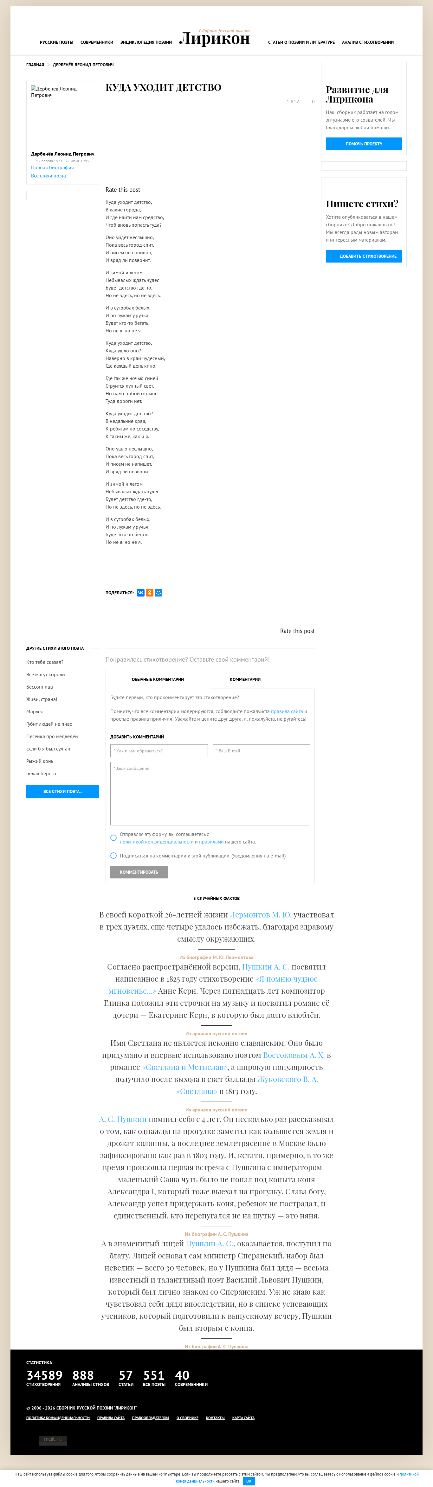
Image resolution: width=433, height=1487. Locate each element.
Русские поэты (56, 42)
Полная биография (52, 167)
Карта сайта (243, 1417)
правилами (211, 841)
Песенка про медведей (52, 736)
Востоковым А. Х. (294, 1055)
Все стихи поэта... (62, 791)
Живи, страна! (41, 699)
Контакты (215, 1417)
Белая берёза (41, 773)
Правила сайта (111, 1417)
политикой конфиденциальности (157, 841)
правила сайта (287, 711)
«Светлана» (196, 1091)
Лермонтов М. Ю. (261, 914)
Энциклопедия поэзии (146, 42)
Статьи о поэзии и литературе (301, 42)
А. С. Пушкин (123, 1119)
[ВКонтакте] (141, 593)
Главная (35, 65)
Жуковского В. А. (287, 1079)
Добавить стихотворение (368, 256)
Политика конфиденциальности (58, 1417)
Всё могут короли (45, 674)
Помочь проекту (364, 144)
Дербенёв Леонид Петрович (83, 65)
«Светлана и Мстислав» (184, 1067)
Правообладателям (150, 1417)
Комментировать (139, 872)
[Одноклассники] (149, 593)
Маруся (34, 711)
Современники (97, 42)
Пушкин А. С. (266, 966)
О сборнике (187, 1417)
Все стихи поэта (48, 175)
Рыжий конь (39, 761)
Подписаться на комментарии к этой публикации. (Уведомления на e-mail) (203, 855)
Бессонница (39, 686)
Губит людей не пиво (49, 724)
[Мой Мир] (158, 593)
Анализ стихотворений (368, 42)
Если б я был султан (48, 748)
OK (249, 1481)
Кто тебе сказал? (44, 662)
